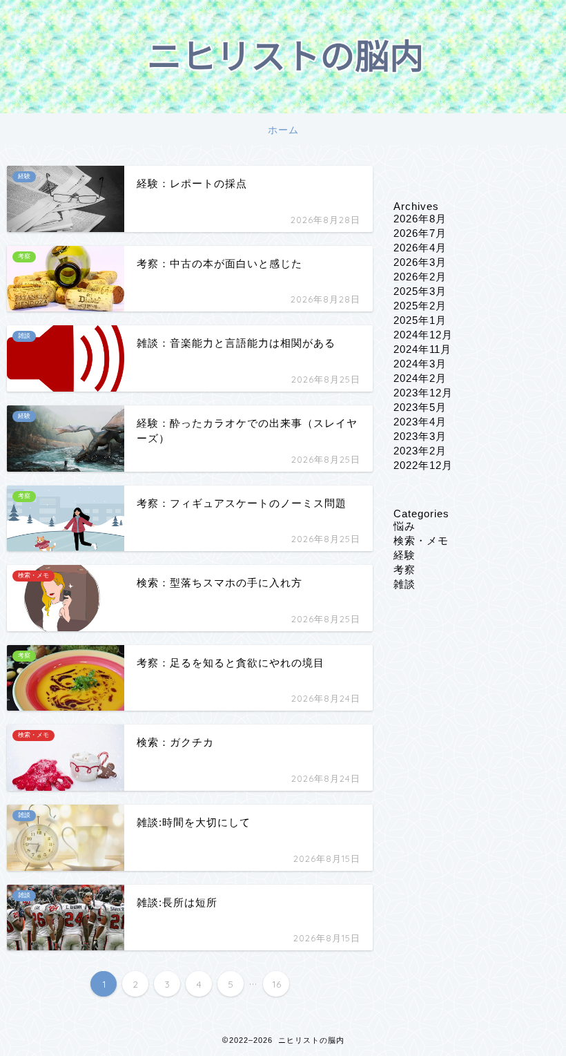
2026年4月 (420, 247)
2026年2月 (420, 276)
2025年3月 (420, 291)
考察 (404, 569)
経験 (404, 555)
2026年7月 (420, 233)
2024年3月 (420, 363)
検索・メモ (421, 540)
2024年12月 (423, 334)
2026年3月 (420, 262)
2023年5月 (420, 407)
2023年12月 (423, 393)
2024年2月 (420, 378)
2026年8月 (420, 218)
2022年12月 (423, 465)
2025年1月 (420, 320)
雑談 (404, 584)
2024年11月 (422, 349)
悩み (404, 526)
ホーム (283, 130)
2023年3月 (420, 436)
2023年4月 (420, 422)
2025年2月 (420, 305)
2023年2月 (420, 451)
